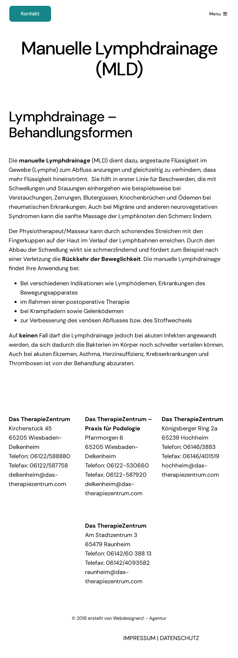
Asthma (89, 354)
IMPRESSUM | (141, 638)
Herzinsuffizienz (123, 354)
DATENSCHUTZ (179, 638)
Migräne (123, 207)
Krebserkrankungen (171, 354)
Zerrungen (67, 197)
